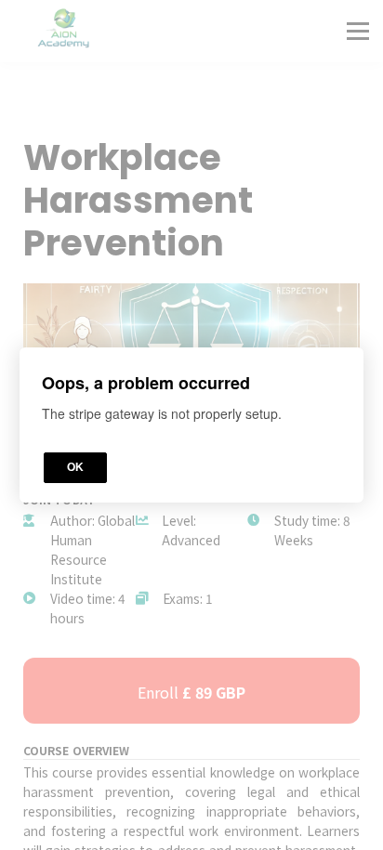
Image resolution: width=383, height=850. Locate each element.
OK (75, 467)
